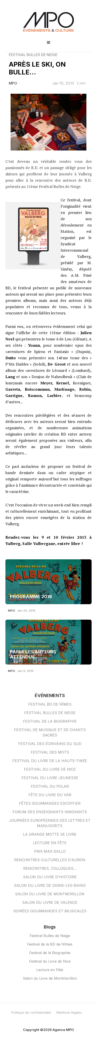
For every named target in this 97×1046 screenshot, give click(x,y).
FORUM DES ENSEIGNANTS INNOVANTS (50, 812)
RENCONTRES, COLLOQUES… (49, 868)
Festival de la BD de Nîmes (49, 944)
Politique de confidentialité (31, 1012)
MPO (13, 83)
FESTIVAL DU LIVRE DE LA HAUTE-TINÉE (49, 760)
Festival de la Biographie (49, 952)
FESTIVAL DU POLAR (50, 786)
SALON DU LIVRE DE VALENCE (49, 902)
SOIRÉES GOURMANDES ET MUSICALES (49, 911)
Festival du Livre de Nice (50, 961)
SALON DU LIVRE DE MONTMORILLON (49, 894)
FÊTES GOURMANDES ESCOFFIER (50, 803)
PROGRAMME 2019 (31, 596)
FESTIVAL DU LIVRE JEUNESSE (49, 778)
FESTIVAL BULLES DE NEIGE (33, 54)
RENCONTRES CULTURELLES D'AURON (49, 860)
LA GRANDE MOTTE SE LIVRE (49, 834)
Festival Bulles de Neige (50, 935)
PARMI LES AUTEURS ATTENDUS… (33, 654)
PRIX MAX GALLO (50, 851)
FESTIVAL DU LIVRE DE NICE (50, 769)
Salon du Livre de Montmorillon (50, 978)
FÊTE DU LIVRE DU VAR (49, 795)
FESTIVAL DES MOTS (50, 752)
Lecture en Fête (49, 970)
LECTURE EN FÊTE (50, 843)
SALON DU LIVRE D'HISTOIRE (50, 877)
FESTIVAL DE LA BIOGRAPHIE (50, 721)
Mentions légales (69, 1012)
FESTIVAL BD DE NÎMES (50, 704)
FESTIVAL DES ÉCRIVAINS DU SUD (49, 743)
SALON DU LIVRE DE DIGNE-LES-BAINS (50, 885)
